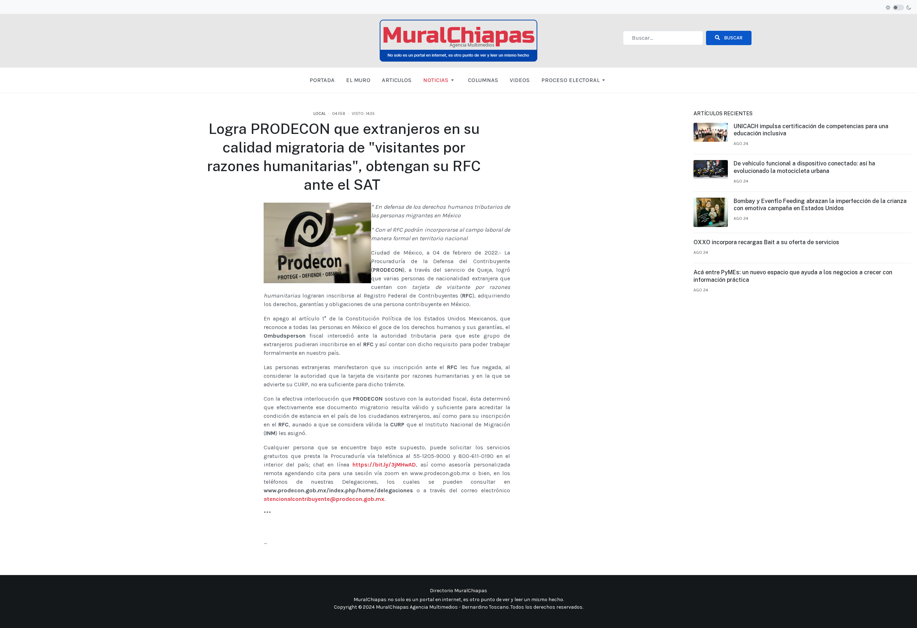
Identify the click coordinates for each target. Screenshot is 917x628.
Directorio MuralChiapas (458, 591)
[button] (439, 80)
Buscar (733, 38)
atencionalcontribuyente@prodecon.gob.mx (324, 499)
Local (319, 113)
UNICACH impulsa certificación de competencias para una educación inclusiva (811, 130)
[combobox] (663, 38)
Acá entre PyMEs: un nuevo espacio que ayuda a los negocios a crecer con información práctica (792, 276)
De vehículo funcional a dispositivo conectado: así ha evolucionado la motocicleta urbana (804, 167)
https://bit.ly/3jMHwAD (384, 464)
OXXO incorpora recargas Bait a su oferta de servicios (766, 242)
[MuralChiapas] (458, 40)
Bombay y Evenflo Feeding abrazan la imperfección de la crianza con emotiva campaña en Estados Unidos (820, 205)
